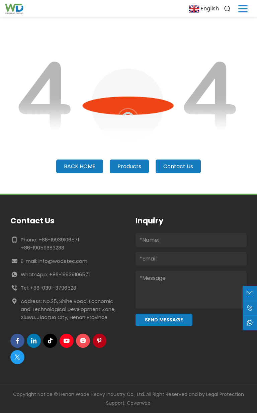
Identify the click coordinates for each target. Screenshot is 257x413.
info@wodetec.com (62, 261)
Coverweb (139, 403)
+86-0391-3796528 (53, 287)
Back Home (79, 166)
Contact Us (178, 166)
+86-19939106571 (58, 239)
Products (129, 166)
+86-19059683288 (42, 247)
